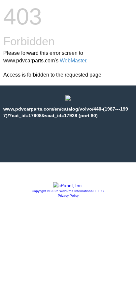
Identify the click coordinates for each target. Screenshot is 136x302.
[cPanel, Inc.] (68, 185)
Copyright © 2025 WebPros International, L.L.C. (68, 191)
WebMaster (73, 60)
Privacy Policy (68, 195)
